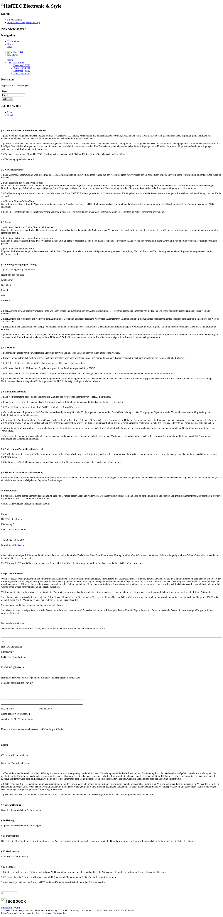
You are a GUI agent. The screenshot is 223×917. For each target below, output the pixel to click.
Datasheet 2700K (21, 65)
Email (10, 115)
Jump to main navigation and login (23, 22)
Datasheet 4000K (21, 71)
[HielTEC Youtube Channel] (9, 894)
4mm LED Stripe (15, 62)
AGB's (17, 907)
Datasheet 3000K (21, 68)
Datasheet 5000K (21, 73)
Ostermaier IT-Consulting (54, 913)
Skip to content (14, 19)
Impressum (6, 907)
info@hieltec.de (16, 545)
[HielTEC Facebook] (3, 902)
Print (9, 112)
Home (10, 60)
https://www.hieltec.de (12, 913)
